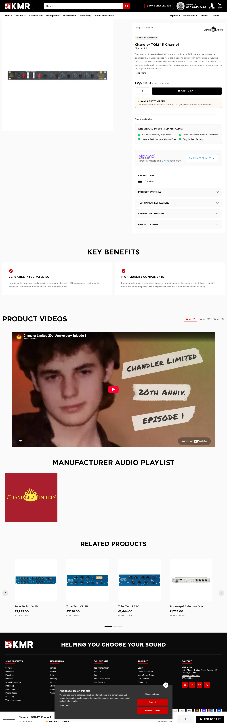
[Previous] (5, 593)
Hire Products (99, 682)
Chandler (148, 27)
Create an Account (145, 672)
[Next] (221, 593)
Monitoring (85, 15)
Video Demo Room (102, 679)
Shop (7, 15)
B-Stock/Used (36, 15)
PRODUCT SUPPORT (149, 224)
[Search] (126, 6)
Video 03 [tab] (218, 319)
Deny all (152, 702)
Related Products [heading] (113, 544)
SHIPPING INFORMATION (151, 213)
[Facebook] (192, 685)
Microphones (53, 15)
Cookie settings (152, 694)
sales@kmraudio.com (191, 675)
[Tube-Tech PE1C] (139, 580)
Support (53, 682)
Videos (204, 15)
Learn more (64, 705)
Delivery (53, 675)
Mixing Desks (11, 693)
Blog (95, 675)
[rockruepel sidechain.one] (191, 580)
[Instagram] (185, 685)
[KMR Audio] (17, 6)
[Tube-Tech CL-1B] (87, 580)
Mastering (9, 686)
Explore (174, 15)
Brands (19, 15)
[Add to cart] (53, 598)
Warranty (53, 679)
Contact (215, 15)
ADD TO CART (212, 719)
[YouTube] (199, 685)
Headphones (69, 15)
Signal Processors (13, 682)
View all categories (13, 700)
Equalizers (9, 675)
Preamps (9, 679)
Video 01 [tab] (190, 319)
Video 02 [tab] (205, 319)
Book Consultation (101, 668)
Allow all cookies (152, 710)
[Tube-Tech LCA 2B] (36, 580)
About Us (97, 672)
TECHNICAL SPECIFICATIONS (153, 203)
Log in (140, 668)
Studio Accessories (104, 15)
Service (53, 668)
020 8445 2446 (196, 7)
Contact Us (142, 682)
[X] (207, 685)
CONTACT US (192, 4)
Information (189, 15)
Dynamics (9, 672)
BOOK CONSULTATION (159, 6)
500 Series (10, 668)
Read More (140, 73)
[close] (165, 685)
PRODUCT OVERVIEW (149, 192)
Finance (53, 672)
